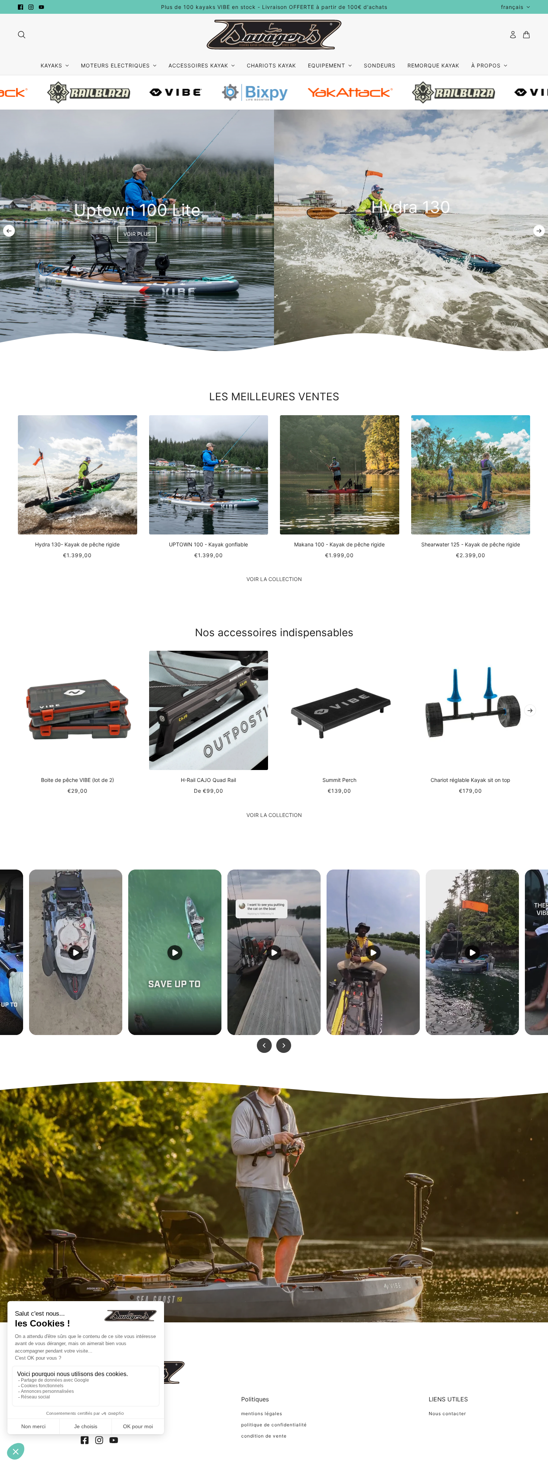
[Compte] (513, 34)
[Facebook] (84, 1440)
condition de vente (264, 1436)
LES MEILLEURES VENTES (274, 396)
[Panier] (526, 34)
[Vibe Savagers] (274, 35)
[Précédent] (9, 231)
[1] (502, 324)
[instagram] (31, 7)
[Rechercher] (21, 34)
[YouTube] (113, 1440)
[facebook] (20, 7)
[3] (526, 324)
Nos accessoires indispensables (274, 632)
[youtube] (41, 7)
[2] (514, 324)
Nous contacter (447, 1413)
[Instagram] (99, 1440)
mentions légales (261, 1413)
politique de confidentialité (274, 1424)
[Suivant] (539, 231)
